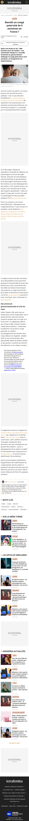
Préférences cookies (22, 806)
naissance (4, 509)
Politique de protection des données (14, 796)
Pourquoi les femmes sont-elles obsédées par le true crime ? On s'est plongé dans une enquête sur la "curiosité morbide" (20, 566)
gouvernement (5, 506)
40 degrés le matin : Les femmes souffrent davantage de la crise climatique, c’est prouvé (19, 582)
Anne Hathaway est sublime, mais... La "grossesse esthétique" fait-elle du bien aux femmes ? (19, 597)
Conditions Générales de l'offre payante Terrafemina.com (14, 800)
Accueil (2, 15)
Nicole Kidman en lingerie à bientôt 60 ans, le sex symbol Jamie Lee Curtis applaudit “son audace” (20, 527)
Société (15, 15)
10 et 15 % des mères (12, 437)
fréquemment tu (6, 454)
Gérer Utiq (12, 806)
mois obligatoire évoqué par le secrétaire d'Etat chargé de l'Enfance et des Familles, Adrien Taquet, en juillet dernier (13, 213)
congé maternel (13, 295)
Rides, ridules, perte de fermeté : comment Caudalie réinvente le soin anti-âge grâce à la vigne (19, 719)
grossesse (20, 506)
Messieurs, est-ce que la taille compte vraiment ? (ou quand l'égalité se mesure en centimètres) (20, 611)
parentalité (23, 509)
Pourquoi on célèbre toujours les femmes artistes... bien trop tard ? (19, 688)
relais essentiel (6, 300)
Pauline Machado (12, 482)
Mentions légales (19, 789)
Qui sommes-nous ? (8, 789)
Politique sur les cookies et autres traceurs (13, 793)
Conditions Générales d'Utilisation (14, 786)
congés (9, 504)
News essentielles (13, 509)
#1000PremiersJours (15, 365)
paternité (15, 504)
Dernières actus (8, 15)
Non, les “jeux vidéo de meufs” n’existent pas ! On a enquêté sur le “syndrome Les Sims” (19, 661)
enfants (13, 506)
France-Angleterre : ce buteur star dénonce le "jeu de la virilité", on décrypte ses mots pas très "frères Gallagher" (19, 543)
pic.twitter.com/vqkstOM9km (13, 366)
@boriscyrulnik (18, 352)
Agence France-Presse (18, 198)
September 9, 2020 (9, 370)
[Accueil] (14, 2)
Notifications (4, 806)
